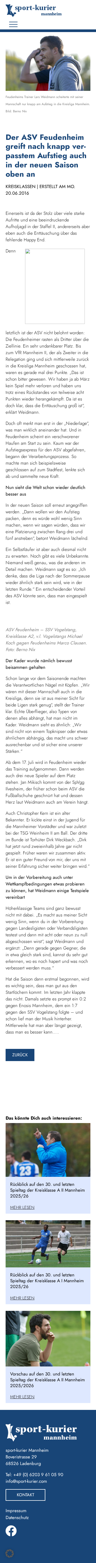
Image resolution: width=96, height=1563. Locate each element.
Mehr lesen (22, 1207)
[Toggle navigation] (13, 24)
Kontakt (25, 1495)
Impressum (16, 1510)
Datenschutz (17, 1517)
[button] (9, 1553)
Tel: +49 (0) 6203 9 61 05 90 (34, 1474)
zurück (20, 1055)
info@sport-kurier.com (26, 1481)
